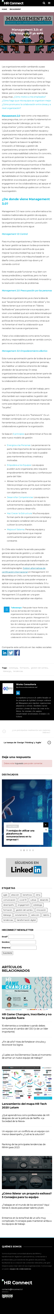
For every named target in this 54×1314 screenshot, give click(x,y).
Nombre (6, 942)
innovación (41, 910)
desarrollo (44, 900)
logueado (19, 763)
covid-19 (22, 900)
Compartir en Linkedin (5, 653)
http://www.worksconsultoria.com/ (26, 687)
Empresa (6, 947)
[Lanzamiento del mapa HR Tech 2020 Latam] (27, 1083)
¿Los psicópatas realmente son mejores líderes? (31, 731)
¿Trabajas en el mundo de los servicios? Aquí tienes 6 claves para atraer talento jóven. (25, 1206)
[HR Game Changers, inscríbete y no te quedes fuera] (27, 993)
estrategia (13, 668)
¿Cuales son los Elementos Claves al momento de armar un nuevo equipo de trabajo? (26, 1056)
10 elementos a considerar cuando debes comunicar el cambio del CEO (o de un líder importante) (25, 1028)
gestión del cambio (39, 668)
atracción (15, 895)
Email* (5, 937)
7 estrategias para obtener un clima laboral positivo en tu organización (22, 836)
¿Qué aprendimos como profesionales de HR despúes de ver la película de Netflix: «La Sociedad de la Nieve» (25, 1118)
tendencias (18, 671)
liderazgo (7, 671)
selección (35, 915)
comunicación (9, 900)
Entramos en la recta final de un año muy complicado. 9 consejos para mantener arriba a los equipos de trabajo (26, 1221)
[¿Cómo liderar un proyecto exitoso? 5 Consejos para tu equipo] (27, 1172)
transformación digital (26, 920)
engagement (24, 905)
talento (46, 915)
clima (38, 895)
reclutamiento (21, 915)
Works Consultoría (28, 42)
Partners (12, 829)
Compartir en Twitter (11, 653)
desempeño (8, 905)
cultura (33, 900)
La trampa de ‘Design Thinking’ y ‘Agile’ (22, 742)
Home (4, 9)
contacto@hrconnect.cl (12, 1289)
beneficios (27, 895)
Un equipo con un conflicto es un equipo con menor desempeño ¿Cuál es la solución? (25, 1133)
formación (24, 668)
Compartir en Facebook (17, 653)
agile (5, 895)
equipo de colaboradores (20, 1269)
